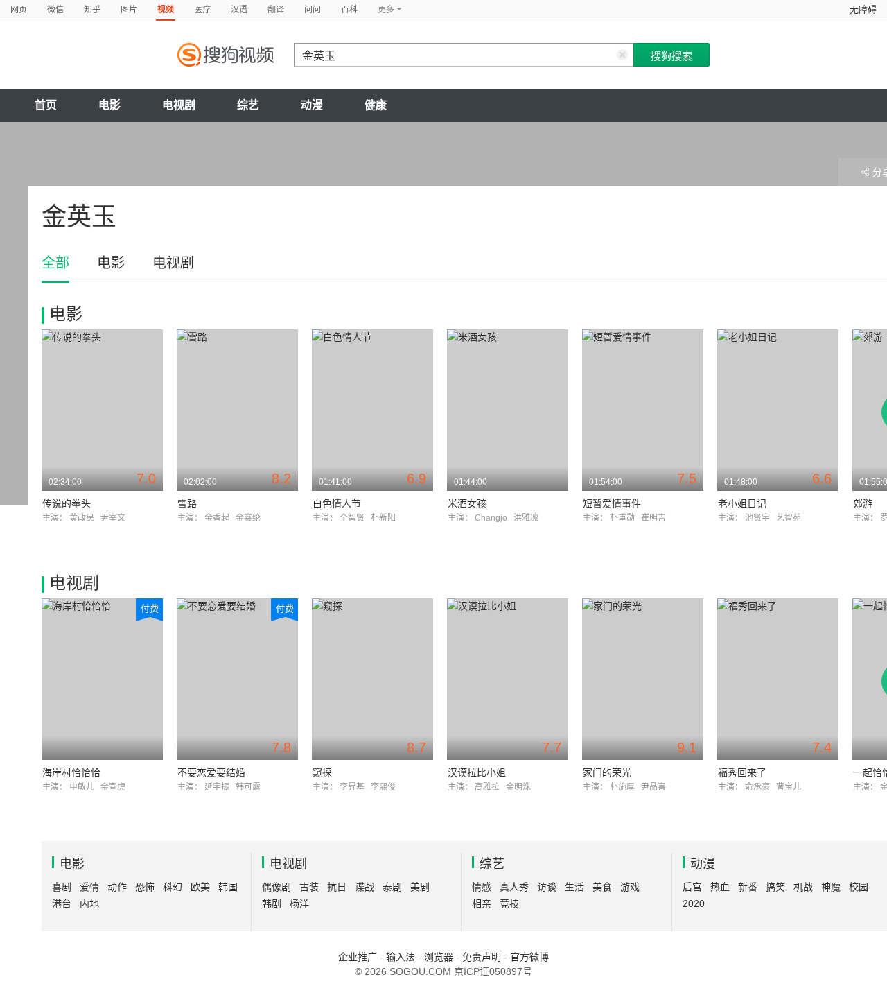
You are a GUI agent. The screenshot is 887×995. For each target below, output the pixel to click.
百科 (349, 10)
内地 (89, 903)
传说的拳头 (66, 503)
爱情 (89, 886)
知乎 (92, 10)
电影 (109, 105)
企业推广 (357, 956)
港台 (61, 903)
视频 (165, 10)
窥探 (322, 772)
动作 (117, 886)
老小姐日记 (742, 503)
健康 (376, 105)
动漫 (312, 105)
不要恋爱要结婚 (211, 772)
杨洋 (299, 903)
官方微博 (529, 956)
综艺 (248, 105)
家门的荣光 (607, 772)
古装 (309, 886)
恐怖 (145, 886)
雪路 (187, 503)
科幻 (172, 886)
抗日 (336, 886)
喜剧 (61, 886)
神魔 (831, 886)
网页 (18, 10)
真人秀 (514, 886)
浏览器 (438, 956)
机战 (803, 886)
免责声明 (481, 956)
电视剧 (178, 105)
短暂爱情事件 (612, 503)
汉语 (239, 10)
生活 (574, 886)
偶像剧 (276, 886)
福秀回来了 (742, 772)
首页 (46, 105)
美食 (602, 886)
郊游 (862, 503)
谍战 (364, 886)
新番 (747, 886)
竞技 (509, 903)
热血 (720, 886)
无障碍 (863, 9)
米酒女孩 (467, 503)
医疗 (202, 10)
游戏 (630, 886)
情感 (481, 886)
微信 (55, 10)
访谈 (546, 886)
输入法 (400, 956)
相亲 (481, 903)
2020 (694, 903)
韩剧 (271, 903)
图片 (129, 10)
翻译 (275, 10)
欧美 (200, 886)
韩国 (228, 886)
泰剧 (392, 886)
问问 (312, 10)
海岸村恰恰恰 (71, 772)
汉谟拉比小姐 (477, 772)
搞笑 (775, 886)
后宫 (692, 886)
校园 (858, 886)
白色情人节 (337, 503)
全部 (55, 262)
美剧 (420, 886)
